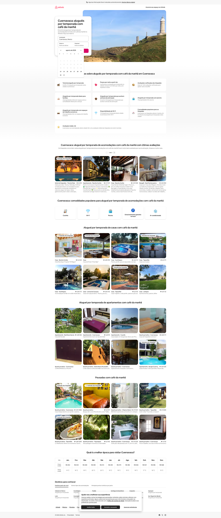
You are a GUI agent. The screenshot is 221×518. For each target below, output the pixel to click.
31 (64, 75)
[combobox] (73, 39)
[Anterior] (106, 152)
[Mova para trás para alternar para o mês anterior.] (60, 50)
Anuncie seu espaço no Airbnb (155, 7)
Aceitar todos (91, 507)
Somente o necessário (110, 507)
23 (60, 71)
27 (74, 71)
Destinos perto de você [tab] (61, 485)
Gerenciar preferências (130, 507)
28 (77, 71)
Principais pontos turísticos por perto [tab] (102, 485)
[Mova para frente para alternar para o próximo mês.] (80, 50)
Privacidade (70, 515)
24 (64, 71)
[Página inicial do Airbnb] (59, 7)
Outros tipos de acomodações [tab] (80, 485)
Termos (77, 515)
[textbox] (65, 45)
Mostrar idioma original (128, 2)
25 (67, 71)
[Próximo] (114, 152)
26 (70, 71)
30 (60, 75)
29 (81, 71)
